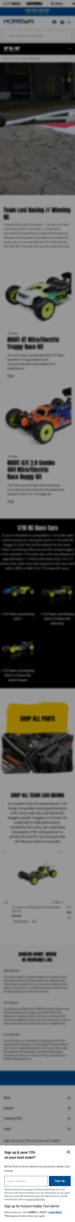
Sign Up (60, 1181)
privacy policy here (35, 1199)
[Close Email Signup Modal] (68, 1152)
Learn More (55, 1212)
